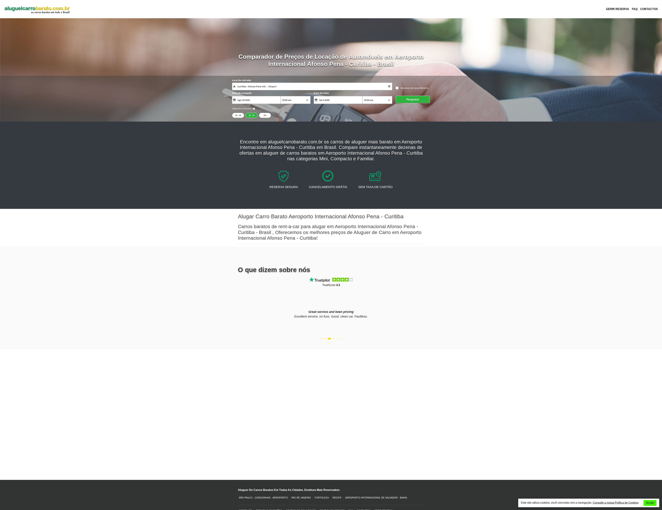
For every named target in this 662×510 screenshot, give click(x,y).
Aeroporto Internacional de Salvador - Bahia (376, 497)
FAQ (635, 9)
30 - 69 (251, 115)
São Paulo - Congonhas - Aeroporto (263, 497)
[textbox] (312, 86)
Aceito (650, 502)
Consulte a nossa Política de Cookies (616, 502)
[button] (321, 339)
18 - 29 (238, 115)
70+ (265, 115)
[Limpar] (389, 86)
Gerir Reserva (617, 9)
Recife (337, 497)
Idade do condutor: (242, 108)
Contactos (649, 9)
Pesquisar (412, 99)
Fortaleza (322, 497)
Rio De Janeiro (301, 497)
